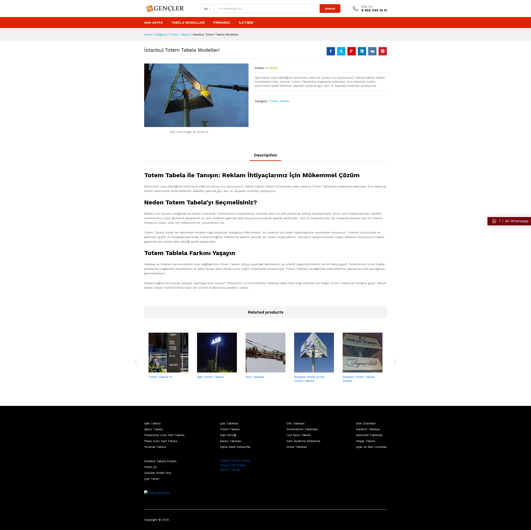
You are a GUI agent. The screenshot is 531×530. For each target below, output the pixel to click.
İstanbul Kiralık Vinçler (235, 460)
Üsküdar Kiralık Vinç (157, 472)
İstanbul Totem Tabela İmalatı (359, 378)
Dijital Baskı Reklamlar (235, 446)
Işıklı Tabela (152, 423)
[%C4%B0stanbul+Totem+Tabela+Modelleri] (341, 51)
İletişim (246, 22)
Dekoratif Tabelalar (369, 435)
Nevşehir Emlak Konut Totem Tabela (309, 378)
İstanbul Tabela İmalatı (160, 461)
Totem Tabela (279, 101)
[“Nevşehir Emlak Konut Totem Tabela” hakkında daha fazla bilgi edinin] (309, 370)
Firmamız (221, 22)
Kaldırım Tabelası (368, 429)
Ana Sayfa (153, 22)
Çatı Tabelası (229, 423)
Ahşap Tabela (365, 441)
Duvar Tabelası (296, 446)
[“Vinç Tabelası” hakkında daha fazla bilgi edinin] (260, 370)
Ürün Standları (366, 423)
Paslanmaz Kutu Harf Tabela (164, 435)
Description (265, 155)
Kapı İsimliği (228, 435)
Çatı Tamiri (151, 478)
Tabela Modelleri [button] (188, 22)
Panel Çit (150, 467)
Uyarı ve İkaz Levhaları (371, 446)
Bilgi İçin (367, 6)
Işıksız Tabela (153, 429)
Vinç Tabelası (255, 377)
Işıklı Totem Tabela (210, 377)
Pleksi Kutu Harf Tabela (160, 441)
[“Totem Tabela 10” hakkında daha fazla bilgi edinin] (163, 370)
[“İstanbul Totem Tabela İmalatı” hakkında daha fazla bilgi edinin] (357, 370)
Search (330, 8)
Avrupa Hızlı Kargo (233, 465)
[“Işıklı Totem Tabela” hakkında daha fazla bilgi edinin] (212, 370)
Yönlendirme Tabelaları (302, 429)
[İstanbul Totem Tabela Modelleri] (331, 51)
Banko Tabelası (230, 441)
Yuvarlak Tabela (155, 446)
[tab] (265, 157)
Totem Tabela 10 (160, 377)
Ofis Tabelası (295, 423)
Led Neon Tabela (298, 435)
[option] (168, 359)
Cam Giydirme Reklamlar (303, 441)
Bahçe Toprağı (230, 469)
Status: (260, 68)
